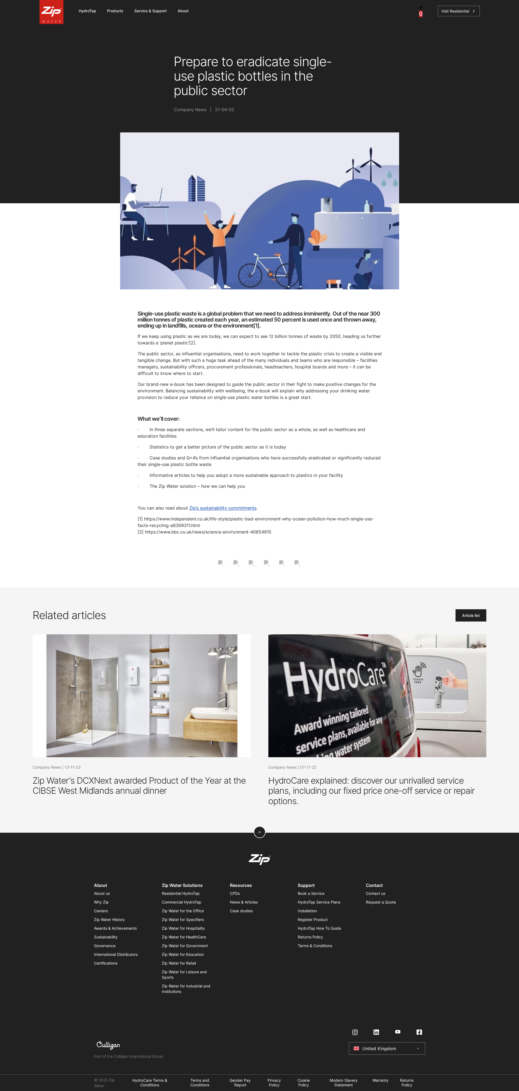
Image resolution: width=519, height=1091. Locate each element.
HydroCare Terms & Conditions (149, 1082)
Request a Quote (381, 902)
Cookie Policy (304, 1082)
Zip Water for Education (183, 954)
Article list (471, 615)
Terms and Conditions (199, 1082)
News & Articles (244, 902)
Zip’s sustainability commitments (222, 508)
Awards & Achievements (115, 928)
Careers (101, 910)
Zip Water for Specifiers (183, 919)
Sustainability (106, 937)
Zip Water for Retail (179, 963)
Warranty (380, 1080)
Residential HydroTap (181, 893)
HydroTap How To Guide (319, 928)
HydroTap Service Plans (319, 902)
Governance (105, 945)
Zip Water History (109, 919)
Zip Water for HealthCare (184, 937)
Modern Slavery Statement (344, 1082)
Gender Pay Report (240, 1082)
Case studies (241, 910)
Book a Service (311, 893)
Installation (307, 910)
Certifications (105, 963)
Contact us (375, 893)
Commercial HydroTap (181, 902)
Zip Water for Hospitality (183, 928)
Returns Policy (310, 937)
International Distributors (116, 954)
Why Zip (101, 902)
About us (102, 893)
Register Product (313, 919)
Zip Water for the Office (183, 910)
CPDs (235, 893)
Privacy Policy (274, 1082)
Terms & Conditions (315, 945)
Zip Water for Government (185, 945)
